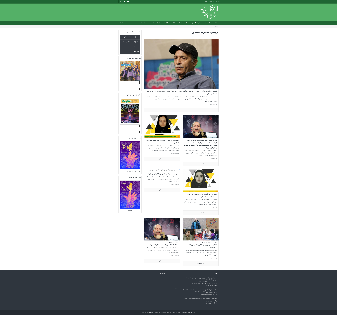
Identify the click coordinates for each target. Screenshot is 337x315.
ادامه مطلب (181, 110)
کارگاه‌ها (166, 23)
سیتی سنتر (136, 47)
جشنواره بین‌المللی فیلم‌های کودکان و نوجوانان (164, 312)
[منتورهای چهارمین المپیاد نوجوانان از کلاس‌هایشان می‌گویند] (163, 170)
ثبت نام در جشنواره (207, 23)
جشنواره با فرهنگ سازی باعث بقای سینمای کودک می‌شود (164, 245)
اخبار (187, 23)
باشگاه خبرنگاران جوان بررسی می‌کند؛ (209, 243)
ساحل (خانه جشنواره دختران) (131, 37)
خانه (216, 23)
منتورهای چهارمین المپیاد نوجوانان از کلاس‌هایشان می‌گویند (163, 174)
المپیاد (180, 23)
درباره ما (146, 23)
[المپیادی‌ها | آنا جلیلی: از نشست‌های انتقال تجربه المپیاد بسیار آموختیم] (162, 126)
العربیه (139, 23)
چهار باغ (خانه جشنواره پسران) (131, 42)
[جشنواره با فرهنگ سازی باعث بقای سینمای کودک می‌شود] (162, 229)
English (122, 23)
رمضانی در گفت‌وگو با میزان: (173, 243)
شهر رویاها (136, 51)
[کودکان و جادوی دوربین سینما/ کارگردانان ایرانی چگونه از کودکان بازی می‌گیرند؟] (201, 229)
